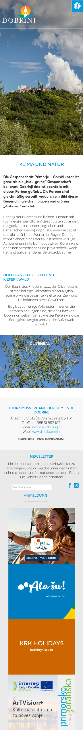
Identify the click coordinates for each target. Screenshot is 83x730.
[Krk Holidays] (41, 647)
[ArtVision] (41, 702)
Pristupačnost (51, 439)
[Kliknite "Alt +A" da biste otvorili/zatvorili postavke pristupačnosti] (77, 6)
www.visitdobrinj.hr (46, 431)
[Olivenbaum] (41, 361)
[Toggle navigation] (73, 14)
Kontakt (26, 439)
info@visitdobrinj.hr (47, 426)
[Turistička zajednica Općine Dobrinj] (19, 14)
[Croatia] (41, 536)
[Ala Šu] (41, 591)
